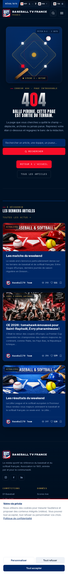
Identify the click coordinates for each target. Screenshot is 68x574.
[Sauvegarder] (60, 282)
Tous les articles (34, 174)
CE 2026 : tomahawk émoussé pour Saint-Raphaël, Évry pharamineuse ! (32, 326)
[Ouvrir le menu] (61, 13)
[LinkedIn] (21, 477)
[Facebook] (14, 477)
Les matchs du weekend (24, 256)
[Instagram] (6, 477)
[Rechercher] (53, 13)
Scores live (43, 494)
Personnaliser (19, 560)
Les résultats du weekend (25, 398)
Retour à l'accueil (34, 164)
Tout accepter (34, 568)
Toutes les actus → (17, 217)
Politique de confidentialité (17, 518)
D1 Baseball (9, 494)
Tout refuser (50, 560)
